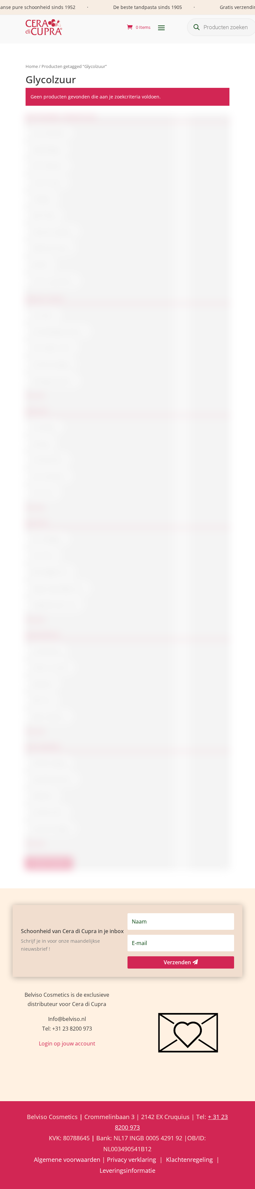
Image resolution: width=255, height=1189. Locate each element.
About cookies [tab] (127, 545)
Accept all (127, 625)
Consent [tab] (46, 545)
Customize (127, 643)
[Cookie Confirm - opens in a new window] (217, 526)
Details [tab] (209, 545)
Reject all (127, 660)
